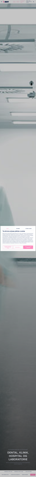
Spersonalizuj (17, 247)
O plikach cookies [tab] (29, 228)
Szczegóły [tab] (18, 228)
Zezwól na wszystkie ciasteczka (28, 247)
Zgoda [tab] (7, 228)
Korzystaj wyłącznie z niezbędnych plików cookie (7, 247)
